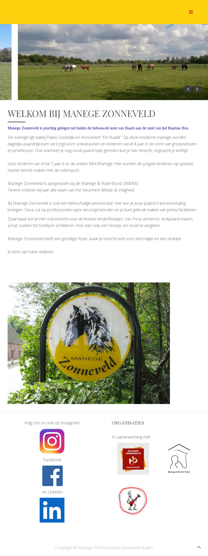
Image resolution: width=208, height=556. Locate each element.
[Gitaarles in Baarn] (133, 500)
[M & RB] (179, 458)
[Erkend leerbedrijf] (133, 458)
